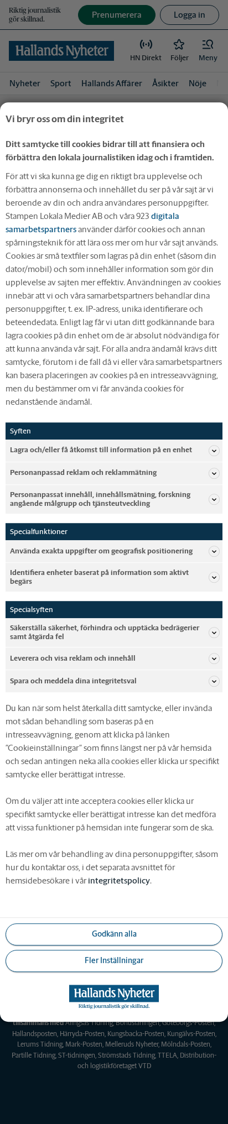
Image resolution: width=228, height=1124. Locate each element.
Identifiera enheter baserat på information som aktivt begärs (99, 577)
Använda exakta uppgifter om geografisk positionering (101, 551)
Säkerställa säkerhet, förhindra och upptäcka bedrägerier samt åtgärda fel (104, 632)
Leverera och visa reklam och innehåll (73, 658)
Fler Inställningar (114, 961)
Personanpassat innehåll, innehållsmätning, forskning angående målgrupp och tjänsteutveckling (100, 499)
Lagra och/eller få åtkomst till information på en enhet (101, 450)
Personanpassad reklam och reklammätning (83, 473)
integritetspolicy (119, 880)
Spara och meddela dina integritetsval (73, 681)
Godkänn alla (114, 934)
